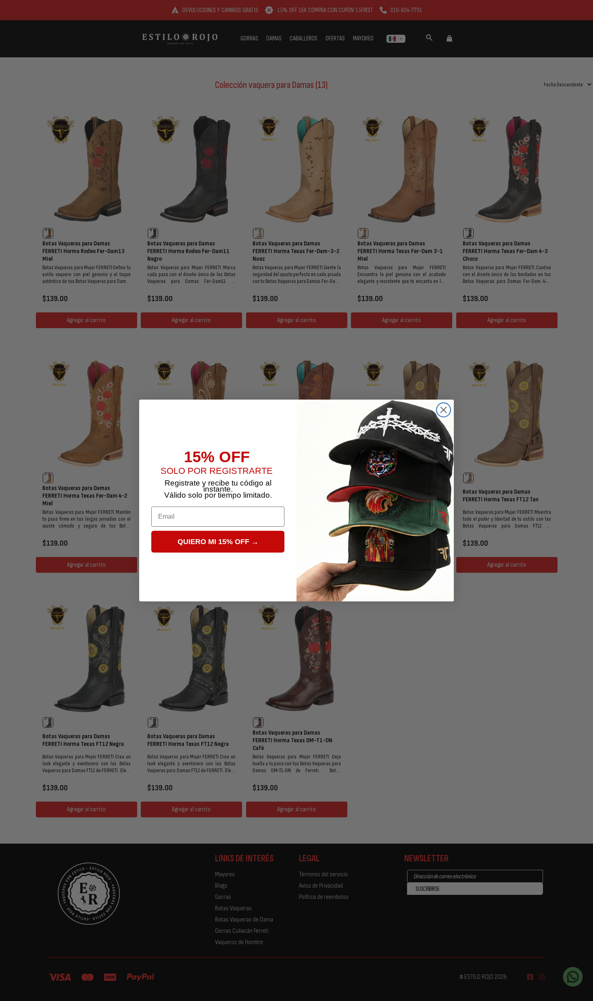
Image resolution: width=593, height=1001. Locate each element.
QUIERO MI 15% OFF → (218, 542)
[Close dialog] (443, 410)
